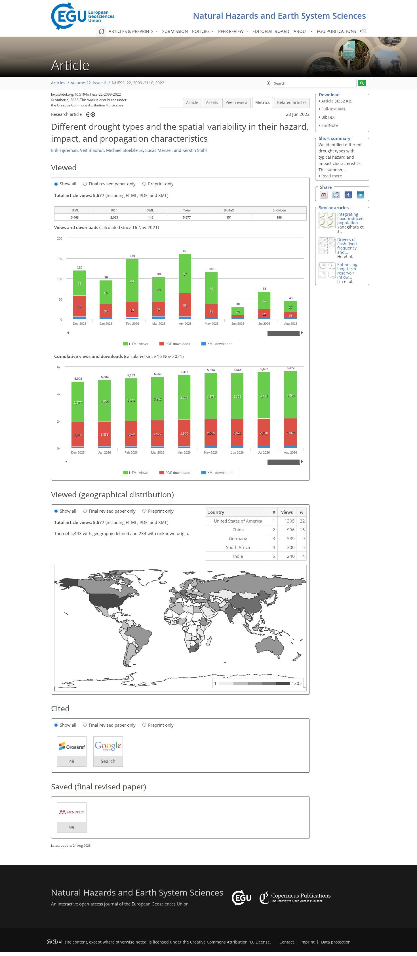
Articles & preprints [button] (132, 31)
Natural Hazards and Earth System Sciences (279, 15)
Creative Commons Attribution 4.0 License (230, 942)
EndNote (329, 125)
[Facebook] (348, 194)
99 (71, 827)
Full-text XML (333, 109)
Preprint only (161, 183)
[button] (269, 82)
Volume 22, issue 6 (88, 82)
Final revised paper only (112, 183)
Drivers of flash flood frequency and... (347, 246)
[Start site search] (362, 83)
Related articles (292, 102)
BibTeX (327, 117)
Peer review (237, 102)
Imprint (307, 942)
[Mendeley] (324, 194)
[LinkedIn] (360, 194)
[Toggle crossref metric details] (71, 746)
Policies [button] (201, 31)
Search (108, 761)
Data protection (336, 942)
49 (71, 761)
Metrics (262, 102)
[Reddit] (336, 194)
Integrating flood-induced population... (350, 218)
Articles (58, 82)
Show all (68, 183)
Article (192, 102)
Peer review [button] (231, 31)
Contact (286, 942)
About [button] (301, 31)
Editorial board (270, 31)
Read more (331, 176)
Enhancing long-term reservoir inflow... (347, 271)
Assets (212, 102)
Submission (175, 31)
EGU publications (336, 31)
